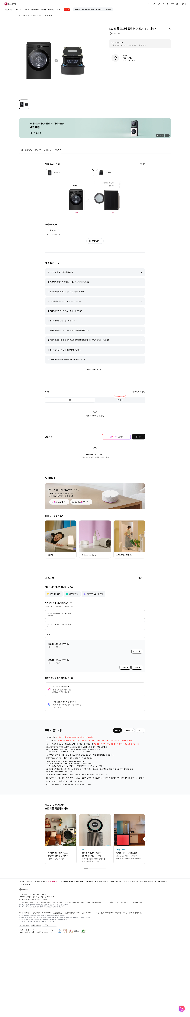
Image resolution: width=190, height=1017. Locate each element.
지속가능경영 (174, 4)
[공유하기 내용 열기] (169, 29)
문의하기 (138, 437)
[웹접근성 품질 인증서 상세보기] (83, 931)
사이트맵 (21, 881)
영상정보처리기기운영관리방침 (84, 881)
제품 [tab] (70, 400)
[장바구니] (159, 4)
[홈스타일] (66, 10)
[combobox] (95, 635)
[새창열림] (78, 9)
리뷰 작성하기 (136, 392)
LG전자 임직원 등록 (100, 881)
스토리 (43, 10)
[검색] (149, 4)
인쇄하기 (142, 164)
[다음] (168, 135)
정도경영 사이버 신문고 (161, 881)
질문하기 (117, 437)
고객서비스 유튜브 (24, 925)
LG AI (58, 10)
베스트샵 (51, 10)
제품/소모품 (8, 10)
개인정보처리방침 (53, 881)
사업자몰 (183, 4)
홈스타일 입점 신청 (24, 884)
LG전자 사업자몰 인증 (146, 881)
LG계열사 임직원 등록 (115, 881)
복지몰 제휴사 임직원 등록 (131, 881)
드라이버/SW (73, 594)
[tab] (69, 172)
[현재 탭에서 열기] (95, 128)
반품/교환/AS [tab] (129, 730)
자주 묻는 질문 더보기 (94, 370)
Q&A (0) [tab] (38, 150)
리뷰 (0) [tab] (28, 150)
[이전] (166, 135)
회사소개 (165, 4)
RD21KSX (49, 15)
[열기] (70, 603)
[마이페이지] (154, 4)
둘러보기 (62, 502)
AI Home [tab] (48, 150)
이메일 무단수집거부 (39, 881)
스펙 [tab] (21, 150)
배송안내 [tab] (117, 730)
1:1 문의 (44, 894)
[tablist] (95, 400)
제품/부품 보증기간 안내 (95, 594)
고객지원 (26, 10)
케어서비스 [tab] (120, 399)
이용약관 (29, 881)
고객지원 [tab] (57, 150)
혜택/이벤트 (35, 10)
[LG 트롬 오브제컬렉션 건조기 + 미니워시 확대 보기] (55, 60)
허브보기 (85, 502)
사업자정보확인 (57, 913)
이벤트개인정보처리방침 (66, 881)
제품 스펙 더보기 (94, 241)
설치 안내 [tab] (140, 730)
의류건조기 (41, 15)
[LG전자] (10, 4)
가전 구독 (18, 10)
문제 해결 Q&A (55, 594)
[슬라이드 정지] (157, 135)
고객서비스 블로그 (36, 925)
